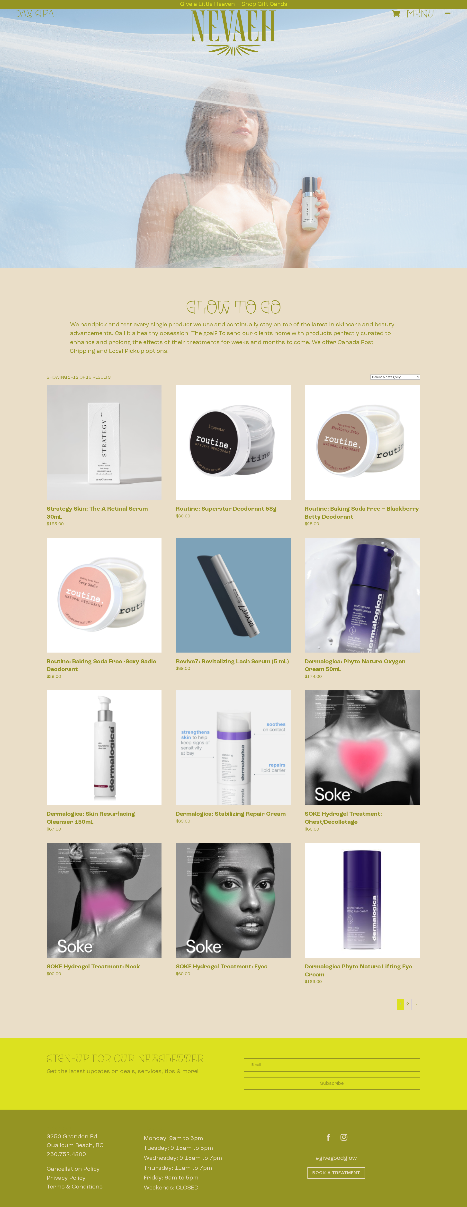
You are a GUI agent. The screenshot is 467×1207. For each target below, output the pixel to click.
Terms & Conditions (75, 1187)
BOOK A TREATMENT (336, 1173)
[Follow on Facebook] (328, 1130)
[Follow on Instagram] (344, 1130)
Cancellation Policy (73, 1169)
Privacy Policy (66, 1178)
